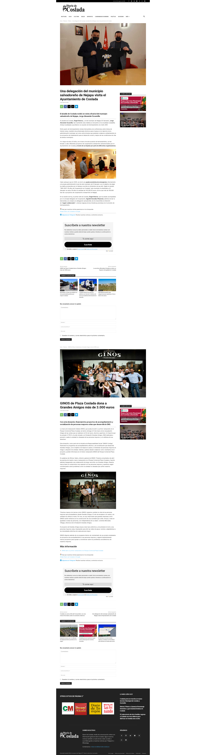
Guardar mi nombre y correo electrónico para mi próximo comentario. (83, 335)
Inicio (61, 21)
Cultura (76, 16)
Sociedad (121, 16)
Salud (83, 16)
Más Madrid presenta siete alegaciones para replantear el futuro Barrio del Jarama (106, 294)
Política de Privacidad (91, 249)
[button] (144, 17)
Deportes (90, 16)
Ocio (70, 16)
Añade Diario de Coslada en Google (70, 211)
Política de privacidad (119, 753)
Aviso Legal (80, 249)
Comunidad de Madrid (102, 16)
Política (113, 16)
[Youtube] (145, 1)
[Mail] (134, 1)
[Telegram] (137, 1)
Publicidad (138, 753)
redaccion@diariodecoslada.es (100, 747)
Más (127, 16)
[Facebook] (129, 1)
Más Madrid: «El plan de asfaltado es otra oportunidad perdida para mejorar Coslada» (68, 294)
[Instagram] (131, 1)
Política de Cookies (130, 753)
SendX (111, 251)
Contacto (144, 753)
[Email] (72, 106)
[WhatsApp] (142, 1)
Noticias (63, 16)
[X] (139, 1)
